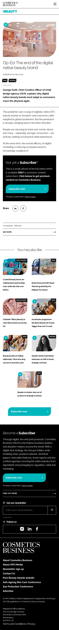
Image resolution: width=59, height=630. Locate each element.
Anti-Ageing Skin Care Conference (22, 582)
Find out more (10, 493)
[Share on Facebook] (23, 208)
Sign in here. (30, 197)
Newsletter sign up (13, 569)
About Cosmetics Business (17, 560)
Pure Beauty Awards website (18, 577)
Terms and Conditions (14, 624)
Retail (5, 80)
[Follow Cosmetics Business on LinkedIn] (29, 529)
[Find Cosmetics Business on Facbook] (37, 529)
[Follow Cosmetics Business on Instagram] (22, 529)
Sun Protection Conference (18, 586)
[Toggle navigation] (55, 4)
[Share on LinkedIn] (15, 208)
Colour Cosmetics (21, 260)
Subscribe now (17, 189)
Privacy (31, 624)
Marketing (12, 80)
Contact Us (9, 573)
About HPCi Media (13, 564)
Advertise (8, 591)
